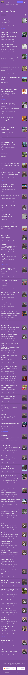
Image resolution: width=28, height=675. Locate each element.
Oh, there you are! (5, 543)
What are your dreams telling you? (9, 552)
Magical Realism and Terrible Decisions (10, 490)
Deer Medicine (5, 466)
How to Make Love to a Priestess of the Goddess (8, 269)
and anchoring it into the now (8, 378)
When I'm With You (7, 640)
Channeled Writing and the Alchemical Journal (9, 590)
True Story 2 (5, 326)
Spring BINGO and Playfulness (10, 195)
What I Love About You (8, 396)
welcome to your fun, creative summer (8, 69)
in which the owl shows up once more (10, 582)
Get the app (21, 668)
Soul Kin (3, 244)
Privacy (19, 663)
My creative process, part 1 (8, 593)
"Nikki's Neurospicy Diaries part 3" (9, 174)
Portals (3, 524)
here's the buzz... (5, 619)
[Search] (25, 15)
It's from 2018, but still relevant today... (9, 272)
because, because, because (7, 336)
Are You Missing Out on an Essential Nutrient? (9, 386)
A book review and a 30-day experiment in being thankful (8, 145)
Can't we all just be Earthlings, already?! (8, 257)
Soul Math (4, 435)
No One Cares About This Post (10, 163)
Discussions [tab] (12, 15)
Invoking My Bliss (6, 541)
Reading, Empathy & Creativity (10, 172)
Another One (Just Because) (9, 334)
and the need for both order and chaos (9, 36)
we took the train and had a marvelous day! (8, 502)
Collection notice (14, 664)
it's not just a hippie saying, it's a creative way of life (9, 21)
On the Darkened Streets (8, 570)
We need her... (4, 296)
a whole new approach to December (10, 478)
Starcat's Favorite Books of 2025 (9, 281)
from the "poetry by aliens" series (9, 534)
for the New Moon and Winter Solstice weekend (10, 448)
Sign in (25, 2)
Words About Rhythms (8, 609)
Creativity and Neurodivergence (6, 215)
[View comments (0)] (8, 26)
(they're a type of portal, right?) (9, 407)
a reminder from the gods (7, 468)
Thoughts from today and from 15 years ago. (9, 155)
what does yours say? (6, 359)
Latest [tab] (3, 15)
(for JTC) (3, 642)
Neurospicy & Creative (8, 205)
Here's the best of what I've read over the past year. (10, 284)
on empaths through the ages (8, 416)
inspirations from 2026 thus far (9, 315)
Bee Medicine (5, 618)
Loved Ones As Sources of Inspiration (9, 33)
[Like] (2, 308)
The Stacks (4, 533)
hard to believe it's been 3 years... (9, 630)
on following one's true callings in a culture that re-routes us (10, 131)
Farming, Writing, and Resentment (8, 128)
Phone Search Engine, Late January (9, 356)
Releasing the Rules (7, 559)
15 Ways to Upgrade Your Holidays (8, 476)
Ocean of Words (6, 456)
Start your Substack (10, 668)
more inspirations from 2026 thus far (10, 188)
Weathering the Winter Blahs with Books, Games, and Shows (10, 312)
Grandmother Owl (6, 600)
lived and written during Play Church (10, 327)
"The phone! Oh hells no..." (7, 305)
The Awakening (5, 303)
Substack (7, 672)
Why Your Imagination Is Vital (10, 423)
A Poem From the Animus (7, 398)
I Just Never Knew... (7, 117)
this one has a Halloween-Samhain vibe (9, 572)
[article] (14, 22)
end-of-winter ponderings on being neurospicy (10, 218)
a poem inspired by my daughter (9, 651)
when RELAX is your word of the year (10, 57)
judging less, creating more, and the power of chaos (10, 347)
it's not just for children (7, 425)
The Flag (3, 254)
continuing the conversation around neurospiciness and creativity (10, 197)
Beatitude (4, 414)
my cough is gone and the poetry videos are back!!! (9, 458)
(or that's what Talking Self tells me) (10, 165)
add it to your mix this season (8, 389)
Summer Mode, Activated (9, 55)
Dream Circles (5, 550)
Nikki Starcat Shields (10, 24)
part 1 (2, 207)
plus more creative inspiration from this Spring (10, 109)
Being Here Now (6, 19)
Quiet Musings (5, 445)
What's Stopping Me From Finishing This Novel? (9, 90)
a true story (4, 601)
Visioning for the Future (8, 376)
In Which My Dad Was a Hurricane (8, 627)
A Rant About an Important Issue (9, 525)
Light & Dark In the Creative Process (9, 344)
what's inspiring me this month (9, 492)
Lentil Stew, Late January (9, 366)
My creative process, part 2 (8, 513)
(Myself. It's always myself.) (8, 93)
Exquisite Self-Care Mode (9, 226)
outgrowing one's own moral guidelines (8, 562)
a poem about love (5, 237)
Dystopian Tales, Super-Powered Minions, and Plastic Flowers (10, 105)
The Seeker (4, 580)
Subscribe (19, 2)
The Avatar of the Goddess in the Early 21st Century (10, 293)
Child (2, 649)
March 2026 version (6, 228)
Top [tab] (7, 15)
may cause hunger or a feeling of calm (9, 368)
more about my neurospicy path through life (9, 119)
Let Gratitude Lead (7, 142)
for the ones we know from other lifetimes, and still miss (9, 246)
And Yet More (5, 235)
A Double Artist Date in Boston (10, 499)
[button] (2, 4)
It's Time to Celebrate (7, 44)
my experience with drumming (8, 610)
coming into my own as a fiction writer (9, 47)
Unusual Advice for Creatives (10, 67)
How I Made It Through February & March (8, 185)
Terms (23, 663)
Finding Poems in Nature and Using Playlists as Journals (10, 511)
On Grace (4, 153)
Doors (3, 405)
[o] (24, 174)
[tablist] (8, 15)
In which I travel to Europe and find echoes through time (10, 437)
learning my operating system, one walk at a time (9, 81)
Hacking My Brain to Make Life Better (10, 78)
